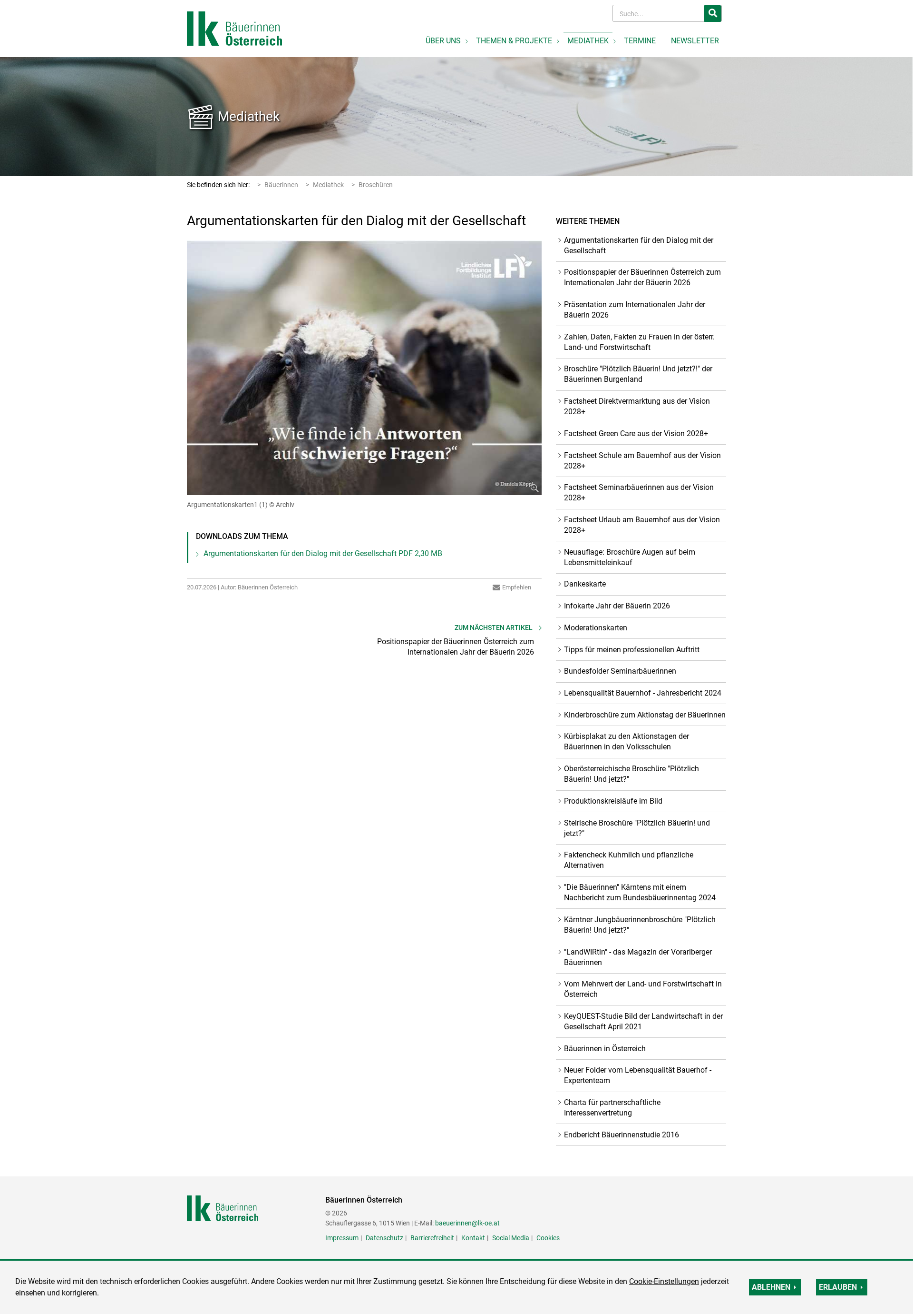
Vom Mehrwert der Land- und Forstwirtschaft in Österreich (643, 989)
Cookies (548, 1238)
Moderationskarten (595, 627)
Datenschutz (384, 1238)
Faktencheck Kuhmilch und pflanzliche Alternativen (628, 860)
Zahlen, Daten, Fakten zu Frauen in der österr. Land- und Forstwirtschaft (639, 342)
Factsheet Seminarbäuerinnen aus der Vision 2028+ (639, 492)
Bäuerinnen (281, 185)
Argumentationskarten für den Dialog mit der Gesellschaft (323, 553)
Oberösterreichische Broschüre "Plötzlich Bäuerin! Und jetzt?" (631, 774)
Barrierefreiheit (432, 1238)
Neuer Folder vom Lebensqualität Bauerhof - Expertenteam (637, 1075)
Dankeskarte (585, 583)
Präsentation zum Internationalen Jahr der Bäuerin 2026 (634, 309)
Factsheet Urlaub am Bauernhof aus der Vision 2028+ (642, 525)
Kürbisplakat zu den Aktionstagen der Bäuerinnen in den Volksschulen (626, 741)
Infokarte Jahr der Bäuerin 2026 (617, 605)
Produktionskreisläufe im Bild (613, 801)
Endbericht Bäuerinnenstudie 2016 (621, 1134)
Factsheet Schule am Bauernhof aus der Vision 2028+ (642, 460)
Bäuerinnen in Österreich (605, 1048)
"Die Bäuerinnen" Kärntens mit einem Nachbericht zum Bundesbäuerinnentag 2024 (640, 892)
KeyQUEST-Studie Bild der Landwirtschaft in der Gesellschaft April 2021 (643, 1021)
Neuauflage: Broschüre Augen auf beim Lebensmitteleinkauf (629, 557)
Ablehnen (771, 1287)
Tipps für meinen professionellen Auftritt (631, 649)
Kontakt (473, 1238)
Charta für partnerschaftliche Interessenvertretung (612, 1107)
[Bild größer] (364, 367)
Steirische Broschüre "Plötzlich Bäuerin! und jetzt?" (637, 828)
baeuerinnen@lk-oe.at (467, 1223)
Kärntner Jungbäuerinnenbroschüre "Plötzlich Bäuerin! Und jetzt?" (640, 925)
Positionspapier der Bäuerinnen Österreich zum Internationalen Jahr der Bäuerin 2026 (642, 277)
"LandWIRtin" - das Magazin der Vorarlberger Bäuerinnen (638, 957)
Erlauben (838, 1287)
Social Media (510, 1238)
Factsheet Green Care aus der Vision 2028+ (636, 433)
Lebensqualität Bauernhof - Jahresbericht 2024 (642, 692)
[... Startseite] (234, 27)
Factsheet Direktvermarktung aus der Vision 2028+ (637, 406)
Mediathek (249, 116)
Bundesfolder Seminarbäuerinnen (620, 671)
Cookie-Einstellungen (664, 1281)
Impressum (342, 1238)
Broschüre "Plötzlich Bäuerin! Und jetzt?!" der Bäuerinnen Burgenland (638, 374)
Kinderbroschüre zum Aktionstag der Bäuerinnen (645, 714)
